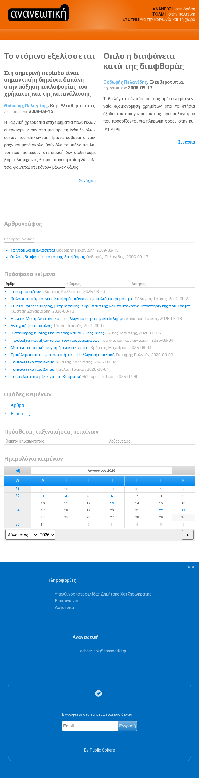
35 (17, 517)
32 (17, 496)
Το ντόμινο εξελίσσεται (49, 55)
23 (183, 510)
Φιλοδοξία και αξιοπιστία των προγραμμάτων (92, 340)
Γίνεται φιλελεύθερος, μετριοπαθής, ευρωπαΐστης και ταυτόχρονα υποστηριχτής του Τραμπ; (101, 308)
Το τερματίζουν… (58, 291)
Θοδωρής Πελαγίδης (26, 105)
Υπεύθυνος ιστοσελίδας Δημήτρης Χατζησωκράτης (103, 594)
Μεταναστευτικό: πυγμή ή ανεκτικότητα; (81, 347)
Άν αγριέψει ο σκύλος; (58, 325)
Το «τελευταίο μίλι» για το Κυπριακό (74, 376)
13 (112, 503)
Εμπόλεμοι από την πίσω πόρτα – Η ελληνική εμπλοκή (92, 354)
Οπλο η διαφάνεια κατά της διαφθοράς (143, 60)
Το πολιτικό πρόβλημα (63, 362)
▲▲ (191, 566)
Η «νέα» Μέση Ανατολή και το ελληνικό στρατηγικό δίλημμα (96, 318)
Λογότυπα (64, 607)
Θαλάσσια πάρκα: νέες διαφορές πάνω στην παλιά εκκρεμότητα (101, 298)
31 (17, 489)
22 (161, 510)
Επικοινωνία (66, 600)
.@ (103, 650)
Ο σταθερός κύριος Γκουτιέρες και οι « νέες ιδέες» (86, 332)
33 (17, 503)
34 (17, 510)
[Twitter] (99, 693)
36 (17, 524)
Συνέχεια (87, 180)
